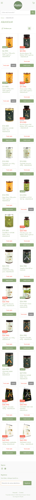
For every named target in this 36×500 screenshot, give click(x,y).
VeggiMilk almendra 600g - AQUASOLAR (8, 305)
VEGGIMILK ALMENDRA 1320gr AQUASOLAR (9, 443)
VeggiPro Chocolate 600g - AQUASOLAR (26, 338)
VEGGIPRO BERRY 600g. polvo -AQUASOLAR (7, 373)
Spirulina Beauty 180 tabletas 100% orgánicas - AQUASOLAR (26, 55)
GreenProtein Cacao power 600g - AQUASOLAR (25, 305)
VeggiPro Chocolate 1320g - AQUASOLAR (8, 408)
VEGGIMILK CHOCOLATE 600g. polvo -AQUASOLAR (8, 270)
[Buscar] (32, 12)
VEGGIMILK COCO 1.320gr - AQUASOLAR (26, 443)
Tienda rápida (6, 65)
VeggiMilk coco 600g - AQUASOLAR (8, 338)
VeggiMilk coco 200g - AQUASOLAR (8, 164)
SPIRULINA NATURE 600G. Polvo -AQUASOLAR (25, 377)
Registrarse (27, 483)
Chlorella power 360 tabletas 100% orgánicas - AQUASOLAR (26, 234)
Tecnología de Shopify (18, 496)
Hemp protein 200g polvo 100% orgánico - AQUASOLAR (26, 90)
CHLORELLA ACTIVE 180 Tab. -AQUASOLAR (26, 198)
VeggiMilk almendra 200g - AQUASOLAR (26, 164)
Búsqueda (15, 492)
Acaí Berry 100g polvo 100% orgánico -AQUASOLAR (8, 55)
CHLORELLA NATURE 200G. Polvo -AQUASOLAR (8, 234)
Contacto (21, 492)
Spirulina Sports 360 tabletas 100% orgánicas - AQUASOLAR (26, 126)
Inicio (2, 18)
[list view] (33, 28)
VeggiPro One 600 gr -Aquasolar (26, 269)
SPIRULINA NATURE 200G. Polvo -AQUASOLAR (7, 129)
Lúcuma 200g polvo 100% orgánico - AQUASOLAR (8, 90)
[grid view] (29, 28)
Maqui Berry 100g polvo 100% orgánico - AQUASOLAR (9, 199)
